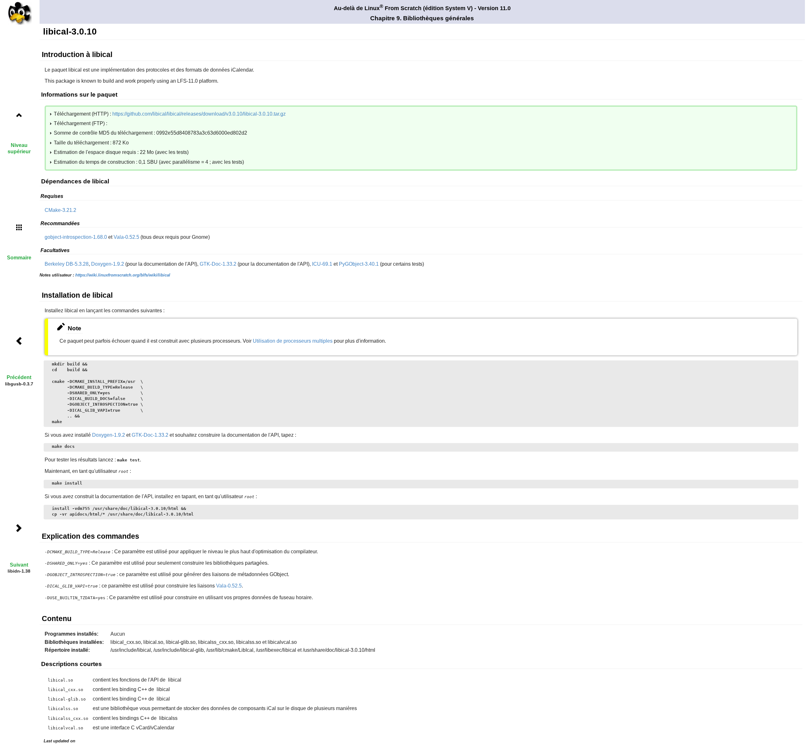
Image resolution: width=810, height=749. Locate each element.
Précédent (19, 377)
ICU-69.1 (322, 264)
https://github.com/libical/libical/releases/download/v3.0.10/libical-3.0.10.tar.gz (199, 114)
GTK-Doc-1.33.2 (218, 264)
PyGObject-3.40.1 (359, 264)
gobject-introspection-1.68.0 (76, 237)
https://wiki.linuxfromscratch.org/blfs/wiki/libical (122, 275)
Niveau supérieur (19, 148)
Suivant (19, 565)
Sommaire (19, 257)
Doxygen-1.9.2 (107, 264)
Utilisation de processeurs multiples (293, 341)
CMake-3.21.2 (60, 210)
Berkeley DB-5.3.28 (67, 264)
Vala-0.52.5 (126, 237)
